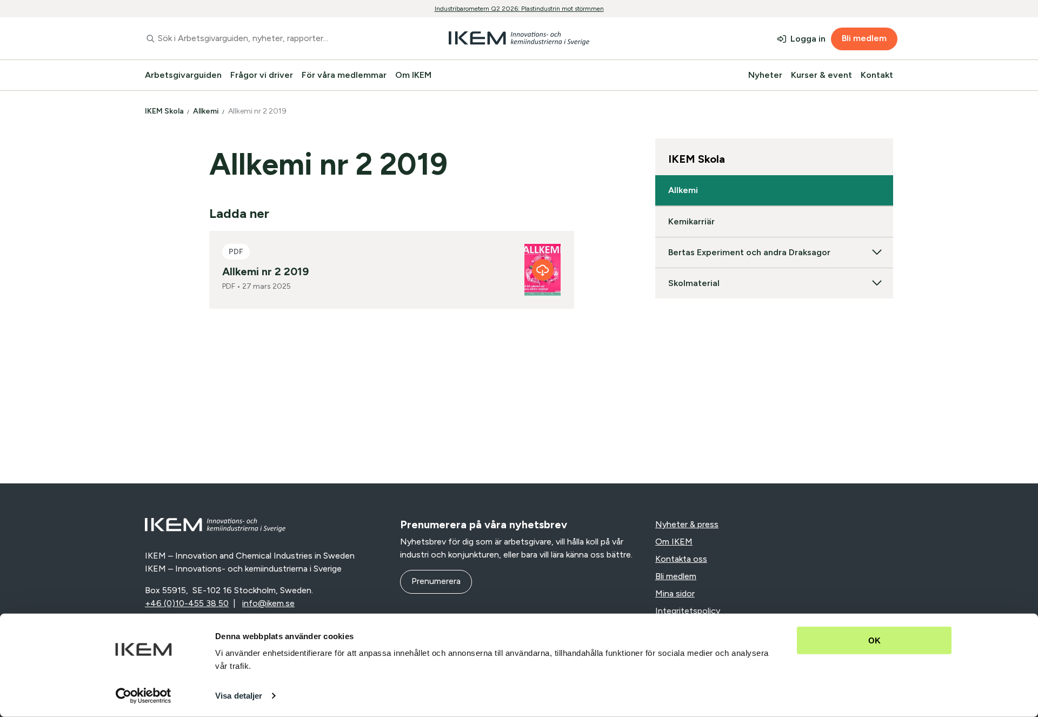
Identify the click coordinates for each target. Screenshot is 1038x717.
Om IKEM (413, 75)
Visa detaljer (238, 695)
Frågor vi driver (261, 75)
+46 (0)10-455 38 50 (187, 603)
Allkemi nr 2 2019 (258, 111)
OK (874, 640)
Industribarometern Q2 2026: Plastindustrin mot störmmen (519, 8)
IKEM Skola (165, 111)
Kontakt (877, 75)
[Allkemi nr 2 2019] (543, 270)
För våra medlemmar (344, 75)
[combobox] (267, 38)
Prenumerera (436, 581)
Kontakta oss (681, 559)
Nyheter (765, 75)
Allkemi (207, 111)
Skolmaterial (694, 283)
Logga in (808, 39)
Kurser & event (821, 75)
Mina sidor (675, 593)
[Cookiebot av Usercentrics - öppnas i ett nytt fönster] (143, 696)
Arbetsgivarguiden (183, 75)
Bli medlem (864, 38)
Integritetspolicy (687, 611)
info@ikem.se (268, 603)
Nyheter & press (686, 524)
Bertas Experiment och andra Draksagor (749, 252)
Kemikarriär (691, 221)
